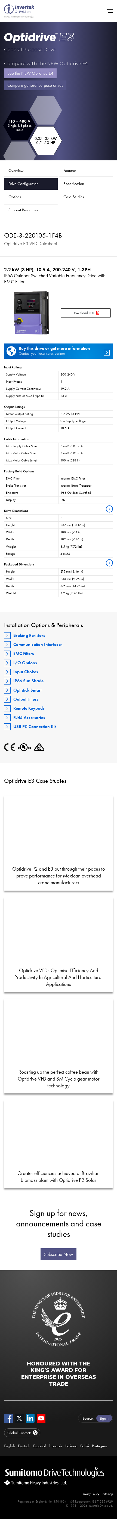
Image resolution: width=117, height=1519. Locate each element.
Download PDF (83, 313)
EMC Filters (23, 653)
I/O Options (25, 663)
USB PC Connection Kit (34, 726)
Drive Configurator (23, 183)
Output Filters (25, 699)
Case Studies (73, 197)
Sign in (104, 1418)
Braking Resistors (29, 635)
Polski (84, 1446)
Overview (15, 170)
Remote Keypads (28, 708)
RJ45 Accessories (29, 717)
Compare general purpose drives (35, 85)
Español (39, 1446)
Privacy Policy (90, 1494)
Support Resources (23, 210)
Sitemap (108, 1494)
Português (99, 1446)
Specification (73, 183)
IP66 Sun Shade (28, 681)
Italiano (71, 1446)
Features (69, 170)
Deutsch (24, 1446)
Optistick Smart (27, 690)
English (9, 1446)
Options (14, 197)
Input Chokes (25, 672)
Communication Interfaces (37, 644)
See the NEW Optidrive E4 (30, 73)
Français (55, 1446)
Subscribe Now (58, 1254)
